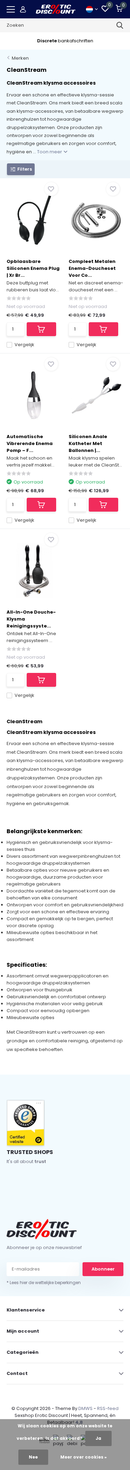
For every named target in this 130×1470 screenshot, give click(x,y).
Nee (33, 1457)
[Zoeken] (119, 25)
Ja (98, 1438)
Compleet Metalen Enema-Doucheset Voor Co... (92, 268)
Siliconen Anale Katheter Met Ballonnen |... (88, 443)
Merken (20, 58)
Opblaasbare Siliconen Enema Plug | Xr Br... (33, 268)
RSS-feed (108, 1408)
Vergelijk (24, 344)
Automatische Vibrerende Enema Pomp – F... (30, 443)
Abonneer (103, 1269)
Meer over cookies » (83, 1457)
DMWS (85, 1408)
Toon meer (50, 151)
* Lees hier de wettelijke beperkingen (44, 1282)
